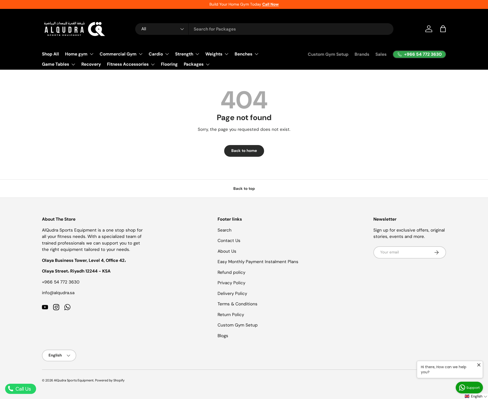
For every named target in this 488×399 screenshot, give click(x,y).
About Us (227, 251)
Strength (184, 54)
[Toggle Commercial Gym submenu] (141, 54)
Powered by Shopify (110, 380)
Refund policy (231, 272)
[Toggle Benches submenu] (256, 54)
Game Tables (55, 64)
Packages (194, 64)
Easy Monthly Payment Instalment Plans (258, 261)
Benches (243, 54)
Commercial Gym (118, 54)
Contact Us (229, 240)
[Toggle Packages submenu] (208, 64)
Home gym (76, 54)
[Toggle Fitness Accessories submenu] (153, 64)
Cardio (156, 54)
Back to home (244, 150)
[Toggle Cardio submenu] (167, 54)
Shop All (50, 54)
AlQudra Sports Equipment (74, 380)
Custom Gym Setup (328, 54)
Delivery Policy (232, 293)
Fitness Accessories (128, 64)
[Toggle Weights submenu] (226, 54)
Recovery (91, 64)
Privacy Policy (231, 283)
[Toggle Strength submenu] (197, 54)
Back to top (244, 188)
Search (225, 230)
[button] (443, 28)
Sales (381, 54)
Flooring (169, 64)
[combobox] (264, 29)
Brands (362, 54)
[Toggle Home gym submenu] (91, 54)
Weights (213, 54)
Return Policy (231, 314)
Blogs (223, 335)
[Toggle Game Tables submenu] (73, 64)
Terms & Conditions (237, 304)
